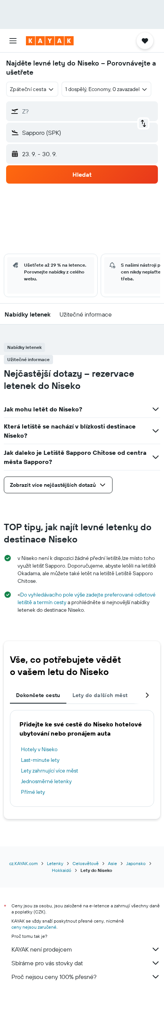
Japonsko (136, 863)
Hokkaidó (61, 870)
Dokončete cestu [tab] (38, 695)
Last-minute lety (40, 760)
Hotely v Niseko (39, 749)
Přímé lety (33, 791)
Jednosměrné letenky (46, 781)
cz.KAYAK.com (23, 863)
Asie (112, 863)
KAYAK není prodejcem (41, 949)
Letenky (55, 863)
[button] (13, 40)
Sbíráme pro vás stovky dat (47, 963)
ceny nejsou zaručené (33, 927)
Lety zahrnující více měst (49, 770)
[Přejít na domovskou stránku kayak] (50, 40)
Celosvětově (85, 863)
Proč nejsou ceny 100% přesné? (53, 976)
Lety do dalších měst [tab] (100, 695)
